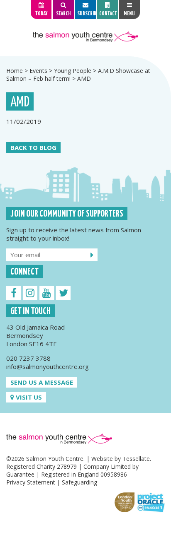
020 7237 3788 (28, 358)
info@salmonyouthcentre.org (47, 366)
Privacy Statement (30, 482)
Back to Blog (33, 147)
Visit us (28, 397)
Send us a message (41, 382)
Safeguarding (79, 482)
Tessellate (136, 459)
